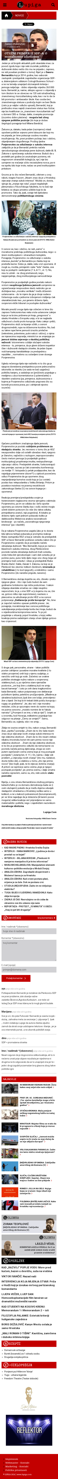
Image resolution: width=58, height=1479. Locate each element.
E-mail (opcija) (8, 965)
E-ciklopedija (17, 1365)
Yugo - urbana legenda (15, 1375)
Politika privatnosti (16, 1470)
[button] (5, 4)
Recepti (12, 1344)
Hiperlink (13, 1261)
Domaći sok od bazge (14, 1350)
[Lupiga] (29, 4)
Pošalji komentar (15, 978)
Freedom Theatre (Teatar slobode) (21, 1378)
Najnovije (9, 1079)
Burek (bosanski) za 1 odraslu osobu (22, 1353)
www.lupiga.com (24, 1474)
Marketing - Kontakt (16, 1466)
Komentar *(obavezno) (13, 938)
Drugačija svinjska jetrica (16, 1357)
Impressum (11, 1458)
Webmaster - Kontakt (17, 1462)
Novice (19, 15)
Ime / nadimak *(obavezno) (15, 926)
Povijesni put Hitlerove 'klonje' (18, 1371)
